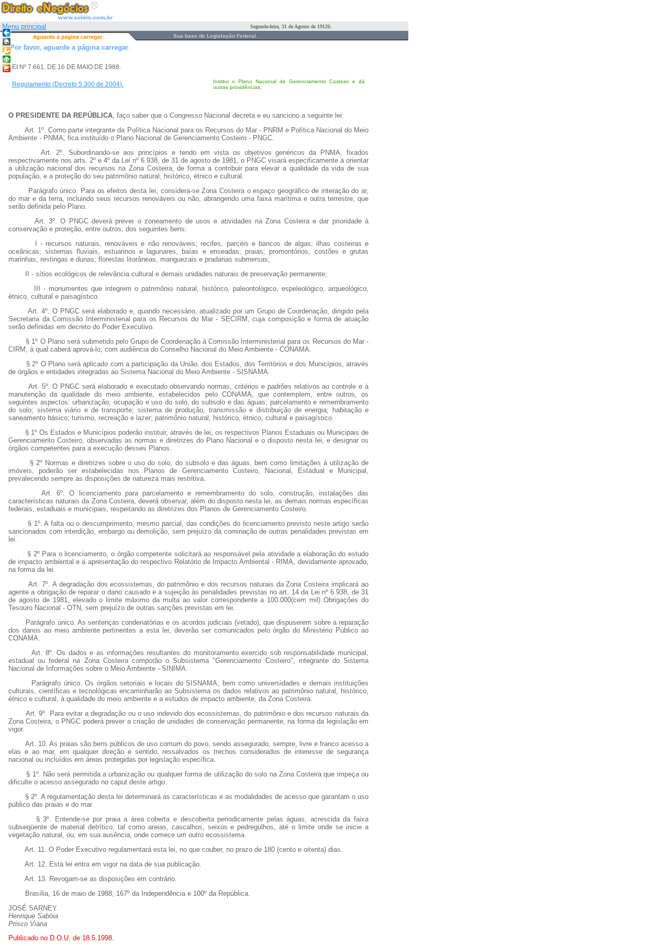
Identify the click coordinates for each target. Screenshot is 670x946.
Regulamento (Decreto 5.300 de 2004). (68, 84)
